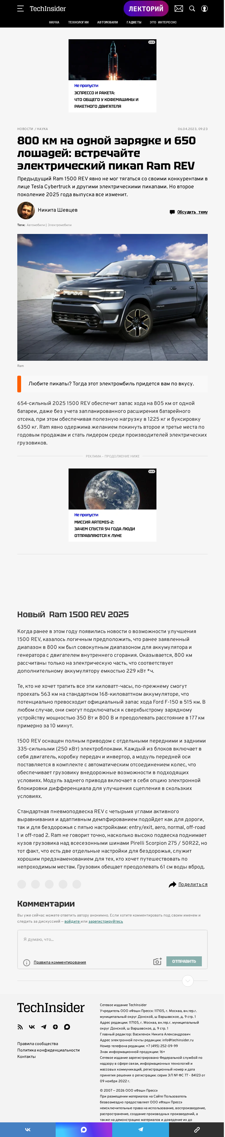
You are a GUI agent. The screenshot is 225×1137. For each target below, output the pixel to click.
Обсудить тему (192, 212)
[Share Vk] (28, 1129)
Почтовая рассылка (179, 8)
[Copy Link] (197, 1129)
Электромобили (59, 225)
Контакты (26, 1056)
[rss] (20, 1027)
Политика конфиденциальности (48, 1050)
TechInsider (48, 8)
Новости (25, 129)
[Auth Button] (204, 8)
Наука (42, 129)
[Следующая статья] (112, 981)
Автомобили (36, 225)
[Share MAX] (84, 1129)
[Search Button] (192, 8)
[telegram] (44, 1027)
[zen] (55, 1027)
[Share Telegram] (140, 1129)
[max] (67, 1027)
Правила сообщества (37, 1044)
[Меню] (20, 8)
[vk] (32, 1027)
